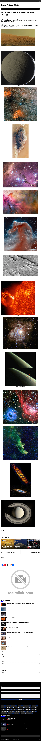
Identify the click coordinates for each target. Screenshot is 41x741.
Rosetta (19, 705)
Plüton (3, 666)
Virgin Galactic (4, 711)
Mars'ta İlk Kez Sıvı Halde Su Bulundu (14, 642)
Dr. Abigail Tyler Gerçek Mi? (12, 637)
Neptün (3, 675)
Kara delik (33, 705)
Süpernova (29, 713)
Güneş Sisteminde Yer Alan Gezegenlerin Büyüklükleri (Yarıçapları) (20, 603)
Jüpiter (3, 668)
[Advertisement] (20, 534)
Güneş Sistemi (9, 707)
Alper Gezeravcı (30, 540)
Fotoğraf (3, 540)
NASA (8, 705)
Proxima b (3, 713)
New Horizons (4, 670)
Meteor (27, 707)
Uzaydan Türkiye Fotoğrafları (19, 545)
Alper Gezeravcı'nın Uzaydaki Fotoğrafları (33, 545)
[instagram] (39, 1)
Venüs (3, 672)
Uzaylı (3, 705)
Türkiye (3, 661)
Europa (14, 709)
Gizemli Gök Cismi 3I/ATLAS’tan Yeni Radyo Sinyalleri (18, 723)
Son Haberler (10, 9)
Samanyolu (20, 709)
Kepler (22, 707)
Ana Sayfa (4, 9)
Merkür (3, 674)
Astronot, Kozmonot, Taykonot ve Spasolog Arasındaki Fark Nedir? (20, 613)
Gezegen (3, 656)
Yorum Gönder (5, 559)
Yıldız (2, 665)
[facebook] (36, 1)
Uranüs (3, 677)
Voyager (33, 709)
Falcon (28, 711)
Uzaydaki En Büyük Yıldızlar (12, 617)
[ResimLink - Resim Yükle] (20, 598)
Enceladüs (22, 713)
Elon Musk (16, 713)
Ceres (3, 707)
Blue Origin (10, 713)
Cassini (8, 709)
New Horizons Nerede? (11, 718)
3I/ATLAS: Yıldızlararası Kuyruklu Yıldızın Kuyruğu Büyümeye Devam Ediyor (22, 728)
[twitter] (38, 1)
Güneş (3, 659)
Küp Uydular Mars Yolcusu (12, 627)
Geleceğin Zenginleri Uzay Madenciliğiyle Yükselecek (17, 622)
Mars (16, 9)
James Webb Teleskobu (20, 711)
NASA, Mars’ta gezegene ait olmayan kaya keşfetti (17, 646)
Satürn (3, 663)
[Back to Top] (39, 739)
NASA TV (33, 711)
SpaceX (33, 707)
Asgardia (11, 711)
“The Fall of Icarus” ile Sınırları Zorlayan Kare (7, 545)
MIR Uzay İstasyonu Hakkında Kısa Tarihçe (15, 608)
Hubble (3, 709)
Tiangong (26, 709)
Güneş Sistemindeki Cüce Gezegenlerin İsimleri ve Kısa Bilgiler (19, 632)
